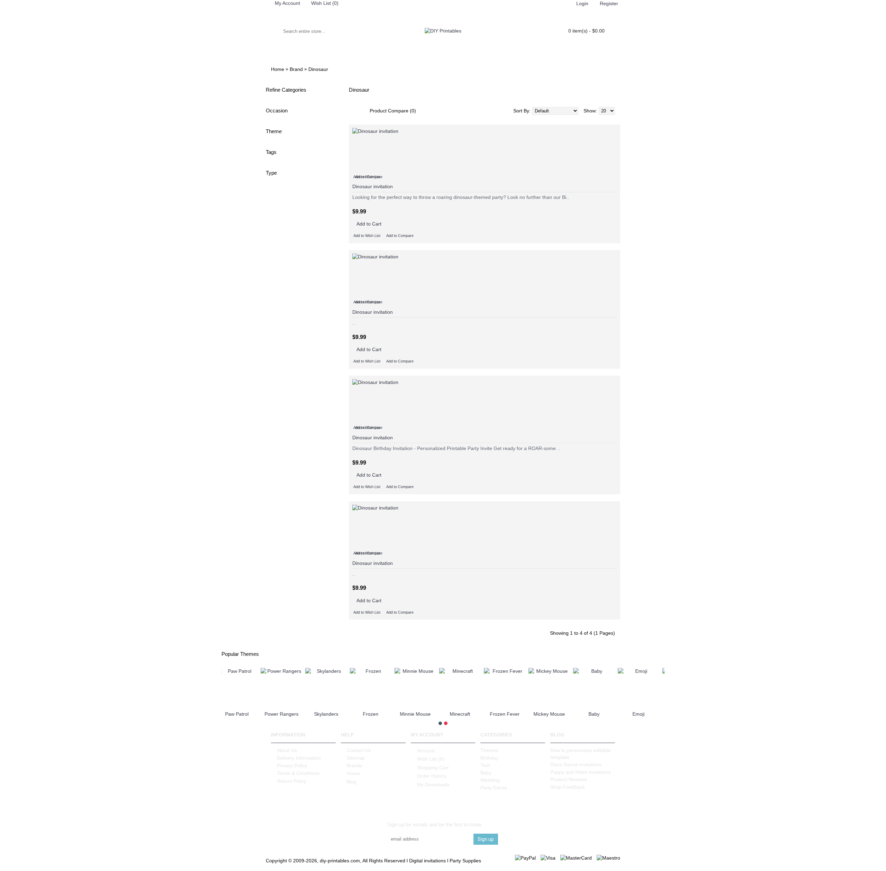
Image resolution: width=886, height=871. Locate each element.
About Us (287, 750)
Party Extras (493, 787)
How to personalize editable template (580, 754)
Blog (351, 782)
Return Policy (291, 781)
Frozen (420, 714)
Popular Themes (240, 654)
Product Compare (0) (393, 110)
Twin (485, 765)
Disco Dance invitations (575, 764)
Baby (644, 714)
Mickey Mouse (599, 714)
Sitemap (356, 758)
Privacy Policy (292, 765)
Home (353, 773)
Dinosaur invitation (372, 186)
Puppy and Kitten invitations (580, 772)
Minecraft (510, 714)
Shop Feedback (567, 787)
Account (426, 750)
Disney (242, 714)
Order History (431, 776)
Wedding (490, 780)
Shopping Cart (433, 767)
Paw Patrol (287, 714)
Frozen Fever (555, 714)
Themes (489, 750)
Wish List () (430, 759)
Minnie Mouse (465, 714)
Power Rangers (332, 714)
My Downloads (433, 784)
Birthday (489, 758)
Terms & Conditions (298, 773)
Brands (354, 765)
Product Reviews (568, 779)
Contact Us (359, 750)
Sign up (486, 839)
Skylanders (376, 714)
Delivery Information (299, 758)
